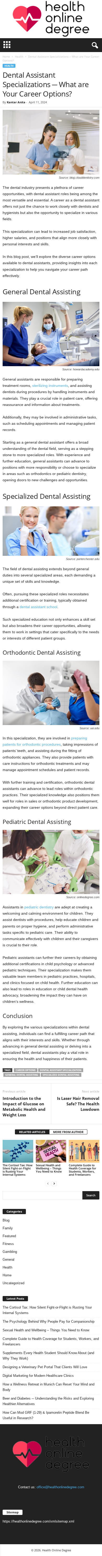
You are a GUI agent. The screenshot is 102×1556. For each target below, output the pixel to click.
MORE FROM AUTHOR (68, 1132)
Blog (6, 1220)
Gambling (10, 1252)
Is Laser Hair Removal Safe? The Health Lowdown (78, 1104)
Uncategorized (13, 1283)
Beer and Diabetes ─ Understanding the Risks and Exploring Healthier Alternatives (48, 1401)
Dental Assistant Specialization (60, 1070)
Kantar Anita (16, 102)
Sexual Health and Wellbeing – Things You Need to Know (49, 1168)
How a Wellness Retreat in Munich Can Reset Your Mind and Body (48, 1387)
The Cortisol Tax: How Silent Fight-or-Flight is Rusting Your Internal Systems (17, 1169)
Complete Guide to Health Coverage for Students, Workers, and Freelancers (82, 1169)
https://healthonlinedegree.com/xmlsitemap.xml (38, 1521)
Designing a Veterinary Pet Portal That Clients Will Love (45, 1367)
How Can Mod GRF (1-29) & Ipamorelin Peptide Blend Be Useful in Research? (46, 1415)
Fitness (8, 1244)
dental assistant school (38, 607)
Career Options (26, 1070)
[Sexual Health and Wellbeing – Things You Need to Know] (51, 1151)
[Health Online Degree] (51, 19)
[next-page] (54, 1183)
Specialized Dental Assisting (61, 1075)
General (8, 1259)
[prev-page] (47, 1183)
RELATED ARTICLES (32, 1132)
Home (6, 56)
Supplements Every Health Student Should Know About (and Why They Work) (48, 1355)
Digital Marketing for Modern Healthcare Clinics (38, 1376)
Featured (9, 1236)
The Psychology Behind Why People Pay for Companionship (48, 1321)
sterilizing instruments (50, 385)
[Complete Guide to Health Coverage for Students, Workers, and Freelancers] (84, 1151)
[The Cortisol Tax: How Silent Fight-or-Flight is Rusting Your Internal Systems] (18, 1151)
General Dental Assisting (21, 1075)
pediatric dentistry (39, 907)
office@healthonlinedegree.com (60, 1487)
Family (8, 1228)
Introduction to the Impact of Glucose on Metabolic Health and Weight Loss (24, 1106)
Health (19, 56)
